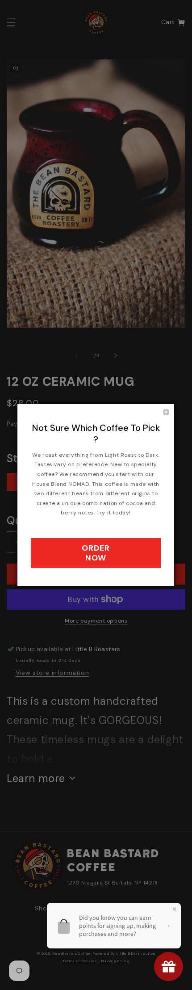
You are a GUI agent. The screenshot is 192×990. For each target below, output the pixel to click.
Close (166, 412)
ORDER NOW (96, 553)
